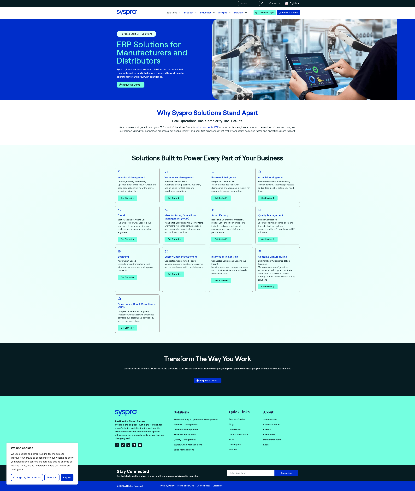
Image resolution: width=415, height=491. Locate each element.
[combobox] (249, 3)
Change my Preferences (27, 477)
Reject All (52, 477)
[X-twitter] (128, 445)
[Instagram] (123, 445)
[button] (174, 12)
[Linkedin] (134, 445)
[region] (42, 464)
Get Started (126, 198)
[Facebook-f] (117, 445)
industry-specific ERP (207, 127)
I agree (67, 477)
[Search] (262, 3)
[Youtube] (140, 445)
